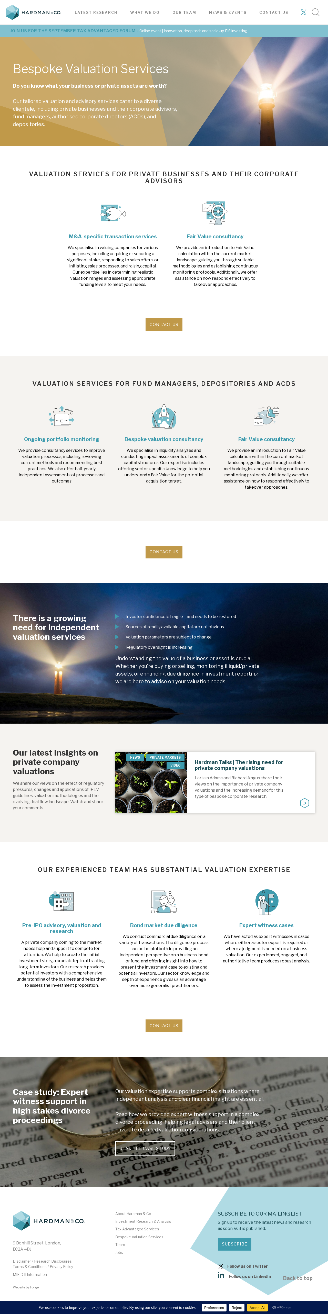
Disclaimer (22, 1261)
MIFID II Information (30, 1274)
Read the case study (145, 1148)
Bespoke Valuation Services (139, 1237)
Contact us (273, 12)
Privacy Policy (61, 1266)
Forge (34, 1287)
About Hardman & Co (133, 1213)
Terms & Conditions (30, 1266)
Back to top (298, 1278)
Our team (184, 12)
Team (120, 1244)
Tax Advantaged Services (137, 1229)
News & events (228, 12)
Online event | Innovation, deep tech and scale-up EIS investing (193, 31)
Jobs (119, 1252)
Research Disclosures (53, 1261)
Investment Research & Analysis (143, 1221)
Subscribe (234, 1244)
